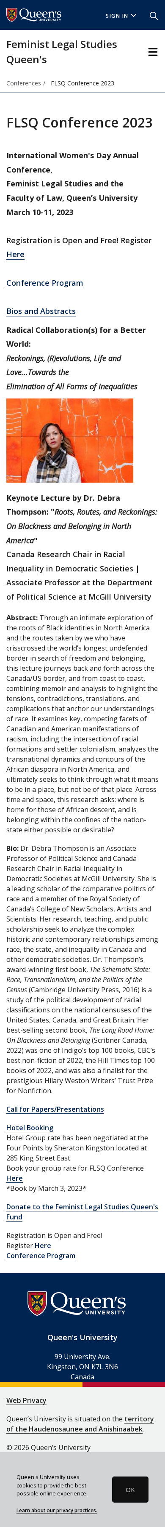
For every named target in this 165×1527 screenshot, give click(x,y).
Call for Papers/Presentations (55, 1109)
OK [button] (130, 1489)
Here (15, 254)
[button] (154, 15)
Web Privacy (26, 1400)
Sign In (117, 15)
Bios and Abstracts (41, 311)
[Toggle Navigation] (153, 52)
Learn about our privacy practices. (56, 1510)
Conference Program (44, 283)
